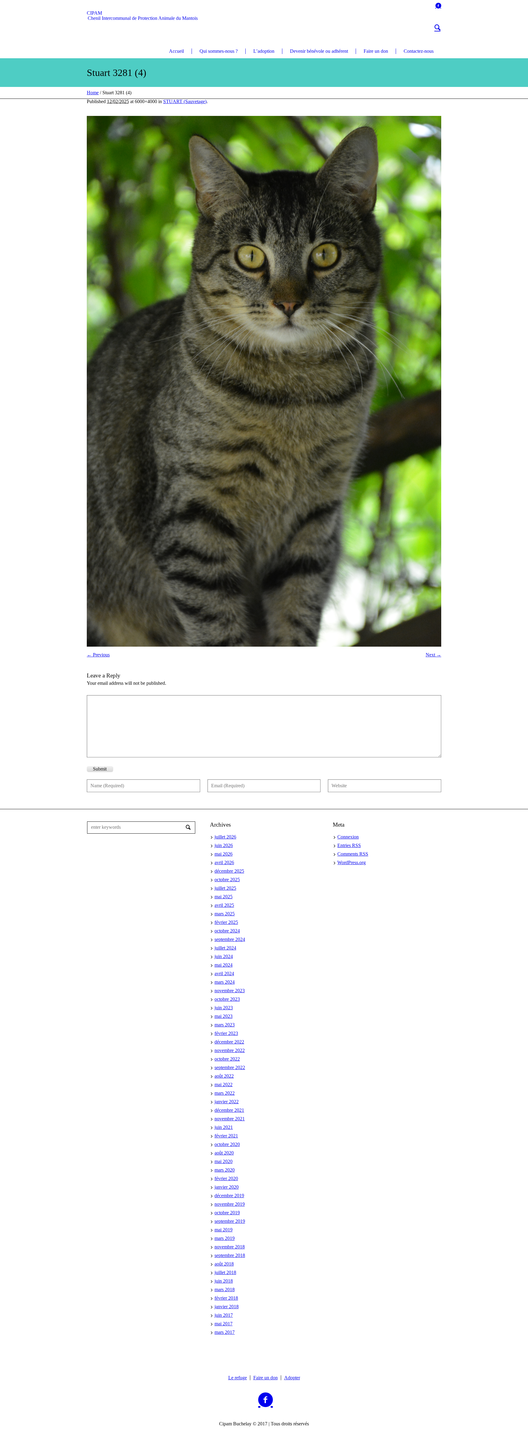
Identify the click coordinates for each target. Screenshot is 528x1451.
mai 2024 (224, 965)
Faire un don (265, 1377)
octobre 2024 (227, 930)
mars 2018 (225, 1289)
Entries (349, 845)
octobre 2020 (227, 1144)
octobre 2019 (227, 1212)
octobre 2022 (227, 1058)
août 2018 (224, 1263)
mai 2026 (224, 854)
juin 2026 (224, 845)
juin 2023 (224, 1007)
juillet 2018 (225, 1272)
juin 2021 (224, 1127)
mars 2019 (225, 1238)
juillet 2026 (225, 836)
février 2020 (226, 1178)
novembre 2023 (230, 990)
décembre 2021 (229, 1110)
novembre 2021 (230, 1118)
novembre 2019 (230, 1204)
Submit (100, 768)
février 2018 (226, 1298)
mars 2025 (225, 913)
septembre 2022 (230, 1067)
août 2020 (224, 1152)
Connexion (348, 836)
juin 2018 (224, 1281)
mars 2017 (225, 1332)
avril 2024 (224, 973)
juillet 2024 (225, 947)
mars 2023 (225, 1024)
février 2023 (226, 1033)
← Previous (98, 654)
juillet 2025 (225, 888)
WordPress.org (351, 862)
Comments (352, 854)
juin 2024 (224, 956)
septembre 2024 (230, 939)
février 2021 (226, 1135)
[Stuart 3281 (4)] (264, 381)
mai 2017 (224, 1323)
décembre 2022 (229, 1041)
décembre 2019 (229, 1195)
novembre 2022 (230, 1050)
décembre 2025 (229, 871)
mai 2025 (224, 896)
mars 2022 (225, 1093)
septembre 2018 (230, 1255)
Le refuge (237, 1377)
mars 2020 (225, 1170)
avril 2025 (224, 905)
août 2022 (224, 1076)
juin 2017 (224, 1315)
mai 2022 (224, 1084)
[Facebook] (438, 5)
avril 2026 (224, 862)
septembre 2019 (230, 1221)
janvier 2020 (227, 1187)
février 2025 (226, 922)
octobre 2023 (227, 999)
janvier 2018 (227, 1306)
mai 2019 (224, 1229)
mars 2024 (225, 982)
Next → (433, 654)
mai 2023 (224, 1016)
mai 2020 (224, 1161)
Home (93, 92)
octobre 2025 (227, 879)
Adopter (292, 1377)
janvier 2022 (227, 1101)
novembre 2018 (230, 1246)
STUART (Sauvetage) (185, 101)
